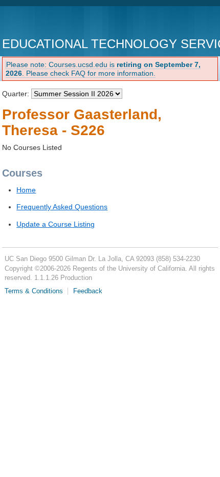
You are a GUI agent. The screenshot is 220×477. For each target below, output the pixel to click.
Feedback (87, 291)
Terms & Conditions (34, 291)
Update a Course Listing (55, 224)
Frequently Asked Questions (61, 207)
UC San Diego (60, 22)
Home (26, 190)
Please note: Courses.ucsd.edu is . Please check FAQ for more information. (103, 68)
